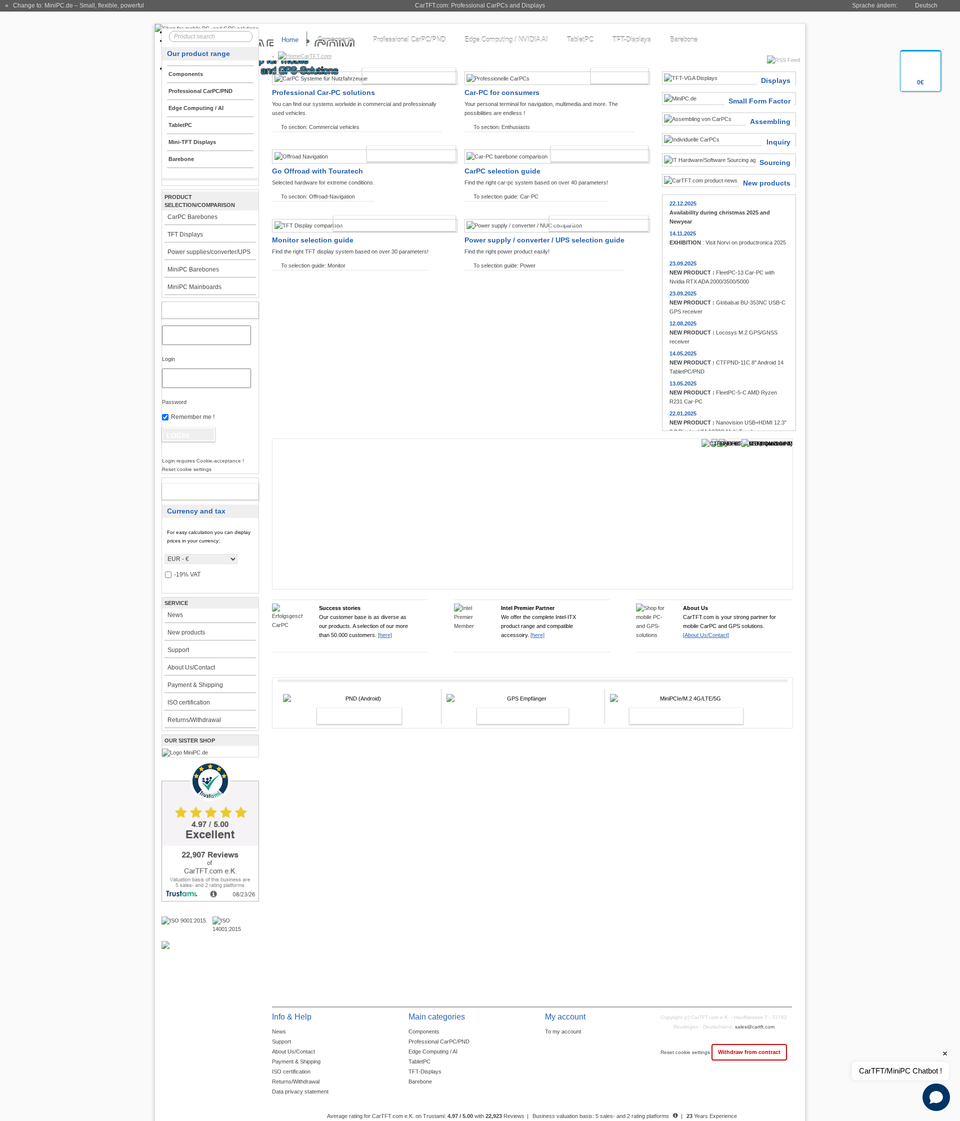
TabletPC (580, 40)
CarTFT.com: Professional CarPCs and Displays (480, 5)
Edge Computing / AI (433, 1051)
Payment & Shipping (195, 685)
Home (290, 40)
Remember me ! (192, 417)
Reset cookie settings (686, 1052)
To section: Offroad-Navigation (318, 197)
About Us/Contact (191, 667)
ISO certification (189, 702)
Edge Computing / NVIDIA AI (506, 40)
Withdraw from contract (749, 1052)
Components (336, 40)
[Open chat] (936, 1097)
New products (186, 632)
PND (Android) (349, 716)
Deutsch (926, 5)
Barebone (684, 40)
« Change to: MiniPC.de (74, 5)
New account (200, 492)
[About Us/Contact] (706, 635)
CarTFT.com (316, 56)
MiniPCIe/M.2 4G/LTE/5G (675, 716)
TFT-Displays (631, 40)
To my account (563, 1031)
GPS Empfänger (512, 716)
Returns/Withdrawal (194, 720)
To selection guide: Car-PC (506, 197)
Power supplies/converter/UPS (209, 252)
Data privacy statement (300, 1091)
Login (168, 359)
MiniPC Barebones (193, 269)
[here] (385, 635)
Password (174, 402)
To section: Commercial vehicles (320, 127)
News (175, 615)
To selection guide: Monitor (313, 265)
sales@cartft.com (754, 1027)
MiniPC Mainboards (195, 287)
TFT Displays (185, 234)
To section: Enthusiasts (502, 127)
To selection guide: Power (505, 265)
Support (178, 650)
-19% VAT (187, 574)
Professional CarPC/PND (409, 40)
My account (199, 310)
